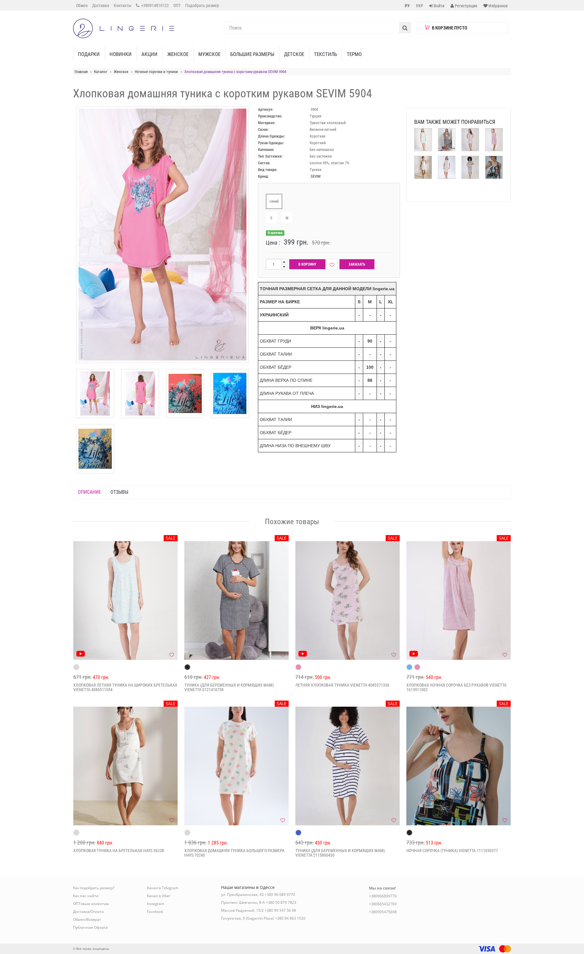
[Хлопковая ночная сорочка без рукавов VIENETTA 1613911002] (458, 600)
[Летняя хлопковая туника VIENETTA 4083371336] (347, 600)
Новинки (120, 54)
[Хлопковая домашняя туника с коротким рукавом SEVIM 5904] (95, 393)
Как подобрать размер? (93, 887)
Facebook (155, 911)
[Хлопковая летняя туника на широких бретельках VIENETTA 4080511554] (125, 600)
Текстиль (325, 54)
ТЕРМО (354, 54)
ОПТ (177, 5)
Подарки (89, 54)
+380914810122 (154, 5)
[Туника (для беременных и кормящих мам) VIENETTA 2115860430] (347, 766)
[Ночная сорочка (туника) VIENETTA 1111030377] (458, 766)
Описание (89, 492)
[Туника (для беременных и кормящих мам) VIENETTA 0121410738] (236, 600)
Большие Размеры (252, 54)
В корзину (307, 264)
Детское (294, 54)
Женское (178, 54)
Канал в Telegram (162, 887)
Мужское (209, 54)
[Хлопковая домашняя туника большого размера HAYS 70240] (236, 766)
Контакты (122, 5)
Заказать (357, 264)
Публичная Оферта (90, 927)
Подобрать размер (202, 5)
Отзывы (119, 492)
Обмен (82, 5)
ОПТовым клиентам (91, 903)
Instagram (155, 903)
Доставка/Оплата (88, 911)
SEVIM (316, 176)
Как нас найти (86, 895)
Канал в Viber (159, 895)
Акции (149, 54)
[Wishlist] (332, 264)
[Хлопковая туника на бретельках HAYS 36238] (125, 766)
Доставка (100, 5)
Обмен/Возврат (87, 919)
